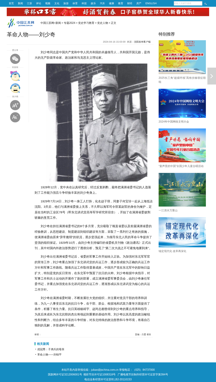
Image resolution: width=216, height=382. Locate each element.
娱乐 (93, 3)
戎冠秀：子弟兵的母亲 (50, 349)
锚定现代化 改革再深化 (172, 251)
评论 (38, 3)
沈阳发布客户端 (142, 41)
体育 (75, 3)
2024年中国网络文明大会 (174, 121)
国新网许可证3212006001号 (65, 374)
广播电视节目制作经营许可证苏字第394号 (143, 374)
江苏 (29, 3)
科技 (84, 3)
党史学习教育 (86, 22)
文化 (56, 3)
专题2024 (69, 22)
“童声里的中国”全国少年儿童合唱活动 (181, 166)
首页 (11, 3)
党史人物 (102, 22)
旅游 (66, 3)
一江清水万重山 (168, 210)
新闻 (20, 3)
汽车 (102, 3)
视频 (47, 3)
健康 (111, 3)
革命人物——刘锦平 (49, 354)
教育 (120, 3)
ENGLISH (151, 3)
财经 (129, 3)
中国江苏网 (47, 22)
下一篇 (211, 76)
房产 (138, 3)
